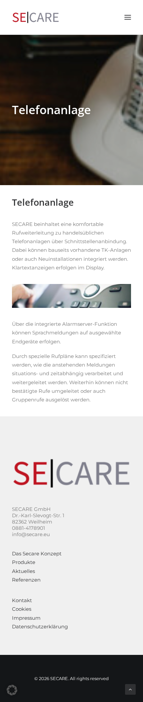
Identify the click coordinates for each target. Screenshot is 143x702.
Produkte (23, 562)
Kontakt (22, 600)
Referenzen (26, 580)
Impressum (26, 618)
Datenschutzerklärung (40, 626)
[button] (12, 690)
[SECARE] (35, 17)
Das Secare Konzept (37, 553)
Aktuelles (23, 571)
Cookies (21, 609)
